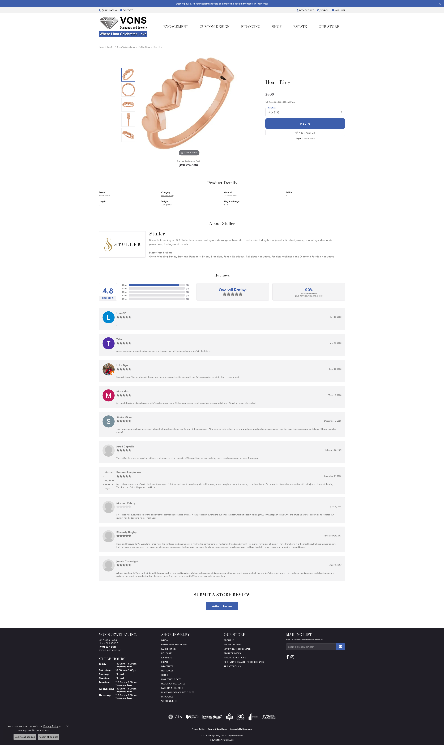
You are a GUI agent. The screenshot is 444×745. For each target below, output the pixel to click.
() (187, 284)
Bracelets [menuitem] (167, 666)
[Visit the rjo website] (240, 717)
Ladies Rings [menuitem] (168, 648)
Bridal (205, 256)
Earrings (183, 256)
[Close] (440, 4)
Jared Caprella (125, 446)
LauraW (121, 313)
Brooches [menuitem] (167, 696)
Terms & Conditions (217, 728)
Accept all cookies (48, 736)
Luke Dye (122, 365)
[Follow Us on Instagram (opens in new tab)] (292, 657)
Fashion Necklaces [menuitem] (172, 687)
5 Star (124, 284)
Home (101, 47)
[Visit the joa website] (254, 717)
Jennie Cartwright (127, 561)
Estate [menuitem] (164, 661)
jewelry (110, 47)
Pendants (195, 256)
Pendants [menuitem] (166, 653)
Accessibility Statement (241, 728)
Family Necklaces (234, 256)
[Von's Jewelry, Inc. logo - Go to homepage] (126, 27)
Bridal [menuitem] (165, 640)
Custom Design (214, 27)
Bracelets (216, 256)
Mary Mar (122, 391)
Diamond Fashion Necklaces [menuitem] (177, 692)
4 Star (124, 288)
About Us (229, 640)
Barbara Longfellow (128, 472)
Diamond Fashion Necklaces (317, 256)
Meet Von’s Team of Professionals (244, 661)
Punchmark (228, 740)
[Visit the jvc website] (269, 717)
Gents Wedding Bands (126, 47)
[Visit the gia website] (175, 717)
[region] (189, 105)
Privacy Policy (232, 666)
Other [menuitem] (164, 674)
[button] (305, 10)
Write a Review (222, 606)
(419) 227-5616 (188, 165)
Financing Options (235, 657)
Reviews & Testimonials (237, 648)
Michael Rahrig (125, 503)
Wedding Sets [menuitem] (169, 700)
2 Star (124, 295)
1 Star (124, 298)
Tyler (119, 339)
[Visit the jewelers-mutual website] (212, 717)
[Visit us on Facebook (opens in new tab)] (287, 657)
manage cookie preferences (33, 730)
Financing (250, 27)
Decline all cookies (25, 736)
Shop (277, 27)
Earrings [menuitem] (166, 657)
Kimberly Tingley (126, 532)
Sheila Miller (124, 417)
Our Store (329, 27)
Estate (300, 27)
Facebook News (233, 644)
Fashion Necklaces (282, 256)
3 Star (124, 291)
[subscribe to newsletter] (340, 646)
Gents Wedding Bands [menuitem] (174, 644)
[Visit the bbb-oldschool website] (229, 717)
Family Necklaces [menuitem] (171, 679)
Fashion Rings (144, 47)
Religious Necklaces (258, 256)
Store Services (232, 653)
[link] (108, 10)
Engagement (175, 27)
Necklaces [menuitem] (167, 670)
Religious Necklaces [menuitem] (173, 683)
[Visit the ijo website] (192, 717)
